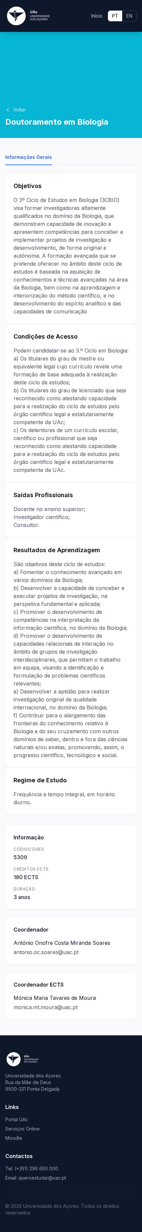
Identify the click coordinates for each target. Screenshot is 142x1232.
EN (129, 16)
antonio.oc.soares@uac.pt (46, 952)
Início (96, 16)
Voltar (19, 109)
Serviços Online (22, 1129)
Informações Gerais (28, 157)
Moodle (13, 1138)
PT (115, 16)
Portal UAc (16, 1119)
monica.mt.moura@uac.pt (46, 1007)
